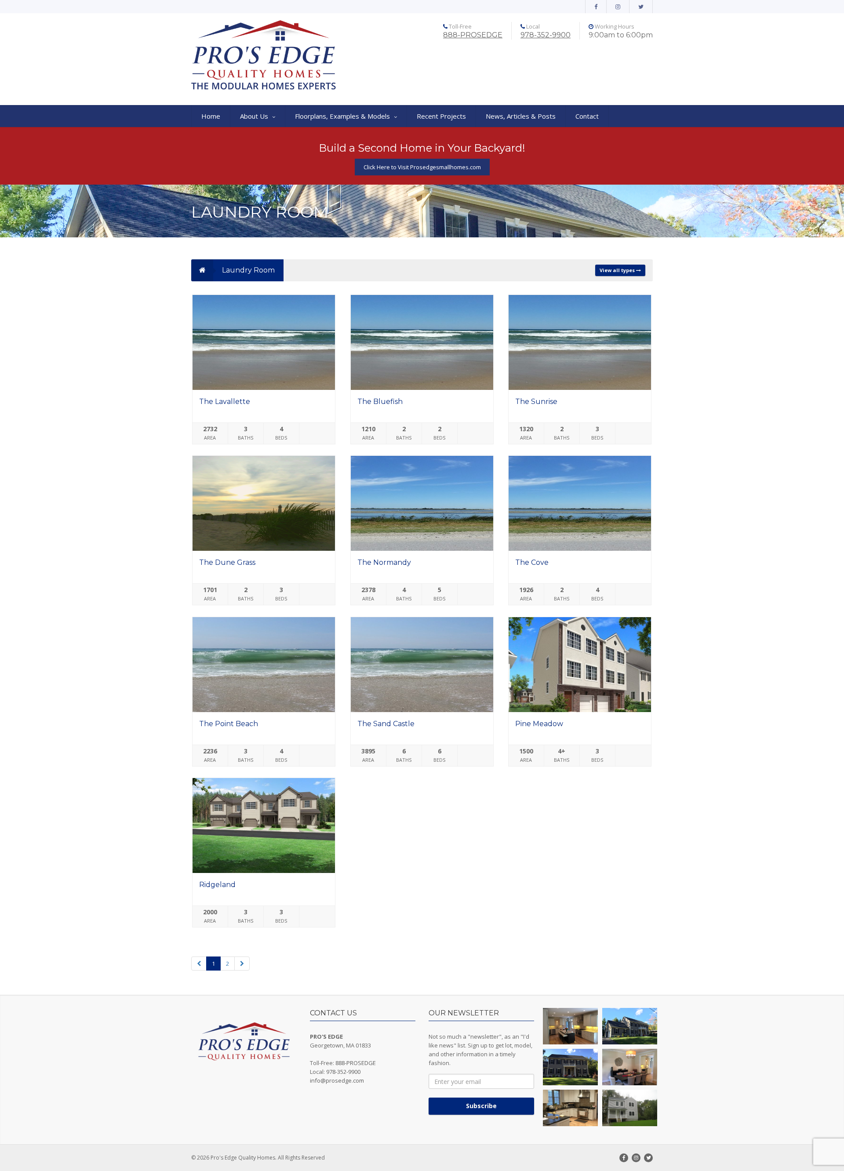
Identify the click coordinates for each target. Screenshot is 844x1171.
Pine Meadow (539, 724)
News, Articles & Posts (521, 116)
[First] (199, 963)
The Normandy (384, 562)
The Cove (532, 562)
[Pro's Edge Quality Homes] (263, 56)
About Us (254, 116)
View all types (618, 270)
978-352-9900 (545, 35)
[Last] (242, 963)
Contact (587, 116)
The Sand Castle (386, 724)
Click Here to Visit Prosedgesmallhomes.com (422, 167)
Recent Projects (441, 116)
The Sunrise (536, 401)
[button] (570, 1026)
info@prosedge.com (337, 1080)
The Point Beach (228, 724)
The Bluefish (380, 401)
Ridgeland (217, 884)
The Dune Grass (227, 562)
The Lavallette (224, 401)
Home (210, 116)
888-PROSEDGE (472, 35)
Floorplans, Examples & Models (342, 116)
